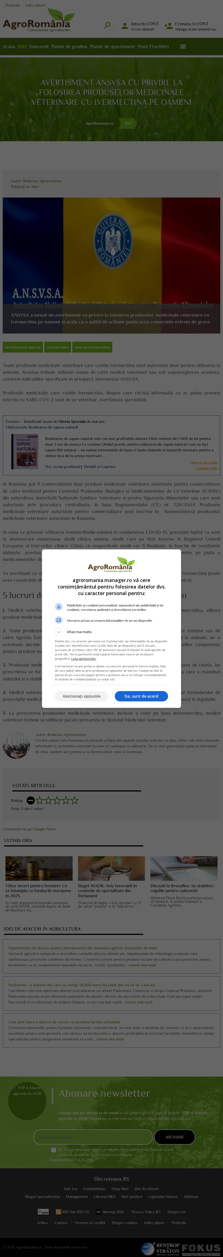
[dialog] (111, 628)
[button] (111, 632)
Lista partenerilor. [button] (83, 659)
